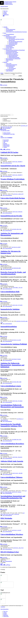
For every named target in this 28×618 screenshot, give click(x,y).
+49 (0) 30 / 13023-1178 (18, 194)
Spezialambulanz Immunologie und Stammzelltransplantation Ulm (13, 497)
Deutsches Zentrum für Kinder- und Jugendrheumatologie (13, 273)
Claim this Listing (6, 130)
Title (4, 142)
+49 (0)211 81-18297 (16, 247)
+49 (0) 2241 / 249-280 (17, 473)
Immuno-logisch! (4, 6)
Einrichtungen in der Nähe (9, 134)
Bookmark (3, 129)
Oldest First (5, 141)
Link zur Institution (6, 128)
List (3, 149)
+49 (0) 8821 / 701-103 (17, 287)
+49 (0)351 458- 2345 (16, 229)
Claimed (5, 147)
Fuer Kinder (4, 85)
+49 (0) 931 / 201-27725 (18, 547)
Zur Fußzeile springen (8, 4)
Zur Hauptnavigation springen (9, 1)
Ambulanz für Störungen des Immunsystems (11, 252)
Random (5, 143)
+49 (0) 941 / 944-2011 (17, 457)
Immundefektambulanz (9, 326)
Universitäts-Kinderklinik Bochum (13, 198)
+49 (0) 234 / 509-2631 (17, 211)
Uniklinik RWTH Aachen (9, 152)
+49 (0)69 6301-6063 (16, 268)
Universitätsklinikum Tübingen (11, 477)
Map (9, 149)
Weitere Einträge (6, 132)
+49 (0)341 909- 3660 (16, 381)
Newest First (6, 139)
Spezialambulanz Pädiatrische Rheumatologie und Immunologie (12, 406)
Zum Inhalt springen (7, 2)
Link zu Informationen (7, 162)
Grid (6, 149)
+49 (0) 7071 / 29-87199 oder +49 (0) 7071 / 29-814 (14, 491)
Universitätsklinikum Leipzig (11, 386)
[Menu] (2, 3)
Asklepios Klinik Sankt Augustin (12, 461)
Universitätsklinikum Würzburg (12, 534)
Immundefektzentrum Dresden (11, 216)
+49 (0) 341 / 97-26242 (17, 400)
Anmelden (3, 606)
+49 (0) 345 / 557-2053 (17, 305)
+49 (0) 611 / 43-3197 (16, 530)
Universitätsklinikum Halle (10, 292)
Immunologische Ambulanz (10, 309)
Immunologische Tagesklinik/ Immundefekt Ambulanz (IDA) (11, 425)
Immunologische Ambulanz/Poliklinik (14, 344)
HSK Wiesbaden (6, 518)
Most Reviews (6, 144)
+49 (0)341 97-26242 (16, 359)
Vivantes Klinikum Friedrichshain (12, 179)
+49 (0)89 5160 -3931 (16, 439)
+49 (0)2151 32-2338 (16, 340)
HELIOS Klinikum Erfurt (10, 552)
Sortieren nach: (6, 137)
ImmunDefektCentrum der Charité (13, 166)
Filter (2, 136)
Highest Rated (6, 146)
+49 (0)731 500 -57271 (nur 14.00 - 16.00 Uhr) (12, 513)
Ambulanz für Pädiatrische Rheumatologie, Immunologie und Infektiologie (12, 365)
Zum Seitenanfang (4, 609)
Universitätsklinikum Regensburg (12, 444)
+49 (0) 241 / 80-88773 (17, 161)
